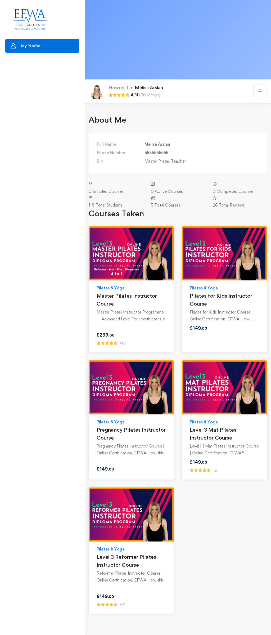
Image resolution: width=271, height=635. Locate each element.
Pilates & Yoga (111, 287)
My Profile (30, 45)
